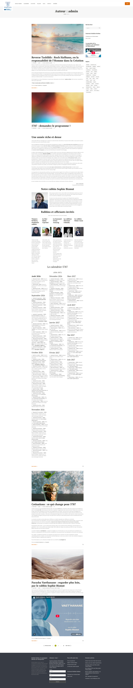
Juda (94, 80)
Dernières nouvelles (49, 62)
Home (65, 14)
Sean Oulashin (38, 85)
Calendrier (26, 3)
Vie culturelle (96, 90)
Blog (44, 3)
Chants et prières (92, 68)
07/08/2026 (34, 62)
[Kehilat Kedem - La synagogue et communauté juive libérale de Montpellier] (7, 5)
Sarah (91, 88)
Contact (49, 3)
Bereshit (98, 66)
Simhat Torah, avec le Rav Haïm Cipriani (93, 660)
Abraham (87, 64)
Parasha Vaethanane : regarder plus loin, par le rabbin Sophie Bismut (56, 584)
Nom (50, 673)
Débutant (88, 71)
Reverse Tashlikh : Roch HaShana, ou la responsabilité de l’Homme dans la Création (57, 59)
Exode (92, 73)
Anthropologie (93, 64)
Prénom (50, 669)
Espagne (95, 71)
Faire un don (88, 38)
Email (50, 677)
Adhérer (55, 3)
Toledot (95, 88)
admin (39, 62)
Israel (94, 78)
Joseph (87, 80)
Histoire (97, 76)
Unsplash (45, 85)
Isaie (90, 78)
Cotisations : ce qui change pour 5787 (54, 504)
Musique (95, 85)
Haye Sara (92, 76)
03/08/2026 (34, 128)
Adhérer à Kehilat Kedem (72, 662)
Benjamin (94, 66)
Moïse (92, 85)
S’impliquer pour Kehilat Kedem (92, 36)
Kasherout (88, 83)
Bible (87, 68)
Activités (33, 3)
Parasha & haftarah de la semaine (48, 588)
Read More (34, 87)
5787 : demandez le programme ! (51, 125)
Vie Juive (39, 3)
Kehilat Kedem (18, 3)
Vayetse (91, 90)
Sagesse (87, 88)
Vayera (87, 90)
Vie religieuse (88, 92)
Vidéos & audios (57, 588)
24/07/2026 (34, 506)
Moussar (87, 85)
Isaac (87, 78)
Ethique (87, 73)
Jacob (97, 78)
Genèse (95, 73)
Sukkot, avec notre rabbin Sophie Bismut (93, 662)
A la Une (43, 62)
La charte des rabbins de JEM (73, 666)
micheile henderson (39, 542)
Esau (92, 71)
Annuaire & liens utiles (71, 664)
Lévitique (97, 83)
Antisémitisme (88, 66)
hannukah (88, 76)
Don (127, 3)
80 (64, 645)
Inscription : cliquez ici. (40, 345)
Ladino (92, 83)
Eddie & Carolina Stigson (40, 638)
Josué (91, 80)
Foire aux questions (71, 660)
